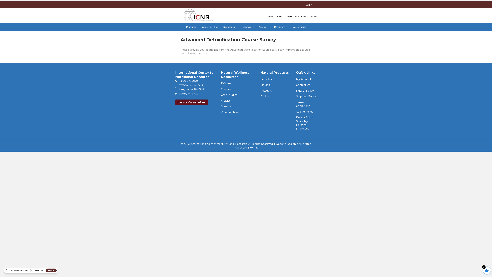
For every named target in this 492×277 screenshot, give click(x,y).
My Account (303, 79)
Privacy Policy (305, 90)
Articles (226, 100)
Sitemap (253, 147)
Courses (226, 89)
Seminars (227, 106)
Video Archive (230, 112)
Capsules (266, 79)
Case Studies (229, 94)
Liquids (265, 84)
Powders (266, 90)
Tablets (265, 96)
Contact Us (303, 84)
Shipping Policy (306, 96)
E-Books (226, 83)
